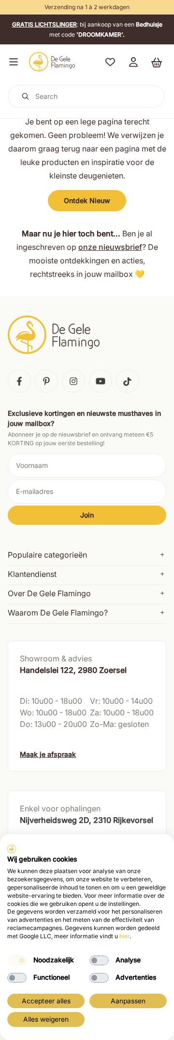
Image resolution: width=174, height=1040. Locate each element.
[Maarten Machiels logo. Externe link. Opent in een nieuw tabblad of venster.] (11, 849)
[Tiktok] (127, 381)
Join (87, 515)
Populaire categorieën (47, 555)
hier (124, 936)
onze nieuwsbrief (110, 247)
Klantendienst (32, 574)
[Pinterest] (46, 381)
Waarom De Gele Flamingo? (58, 612)
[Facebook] (19, 381)
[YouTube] (100, 381)
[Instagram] (73, 381)
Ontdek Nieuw (87, 200)
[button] (11, 61)
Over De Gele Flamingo (49, 593)
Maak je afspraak (48, 754)
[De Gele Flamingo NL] (52, 61)
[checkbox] (17, 960)
